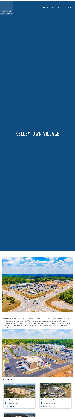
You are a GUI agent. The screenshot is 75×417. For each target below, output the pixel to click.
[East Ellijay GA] (6, 403)
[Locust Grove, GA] (42, 403)
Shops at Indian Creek (49, 400)
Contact (66, 7)
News (71, 7)
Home (44, 7)
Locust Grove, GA (49, 403)
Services (60, 7)
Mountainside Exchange (14, 400)
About (49, 7)
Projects (54, 7)
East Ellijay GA (13, 403)
